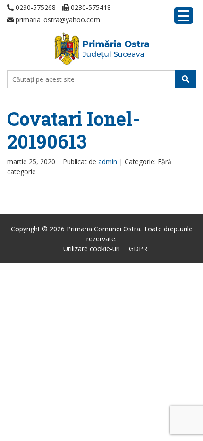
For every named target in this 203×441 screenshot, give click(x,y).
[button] (185, 79)
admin (107, 161)
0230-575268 (35, 7)
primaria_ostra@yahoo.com (57, 19)
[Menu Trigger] (183, 15)
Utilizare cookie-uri (91, 248)
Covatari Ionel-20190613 (73, 130)
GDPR (138, 248)
